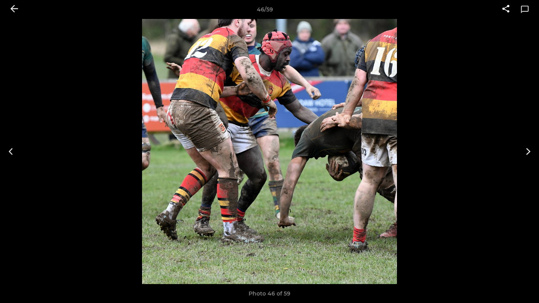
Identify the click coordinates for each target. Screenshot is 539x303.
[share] (506, 9)
